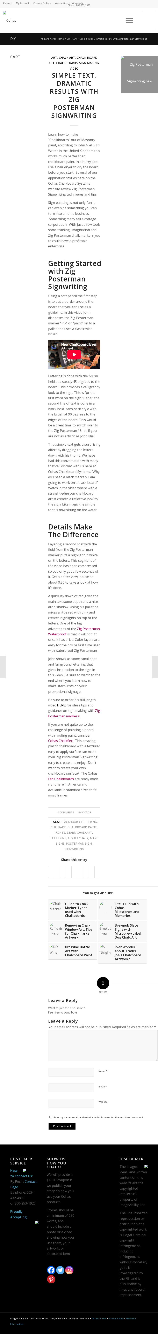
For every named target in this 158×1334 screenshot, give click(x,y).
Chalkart (58, 827)
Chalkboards (67, 63)
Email (103, 1086)
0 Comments (65, 812)
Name (103, 1071)
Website (103, 1101)
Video (74, 68)
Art (75, 38)
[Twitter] (60, 1270)
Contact (7, 3)
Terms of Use (99, 1318)
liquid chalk (78, 838)
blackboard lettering (78, 822)
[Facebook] (51, 1270)
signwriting (74, 849)
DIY (13, 38)
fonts (60, 832)
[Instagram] (69, 1270)
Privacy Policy (116, 1318)
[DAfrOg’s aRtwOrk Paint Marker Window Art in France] (3, 667)
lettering (58, 838)
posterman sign (79, 843)
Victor (86, 812)
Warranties (61, 3)
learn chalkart (79, 832)
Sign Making (89, 63)
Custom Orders (42, 3)
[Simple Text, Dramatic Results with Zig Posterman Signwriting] (139, 74)
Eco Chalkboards (61, 779)
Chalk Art (67, 57)
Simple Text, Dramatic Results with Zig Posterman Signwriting (74, 95)
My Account (22, 3)
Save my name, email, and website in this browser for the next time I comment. (99, 1117)
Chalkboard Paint (82, 827)
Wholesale (78, 3)
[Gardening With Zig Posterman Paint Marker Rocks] (155, 667)
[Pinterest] (51, 1279)
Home (60, 38)
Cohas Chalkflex (60, 740)
